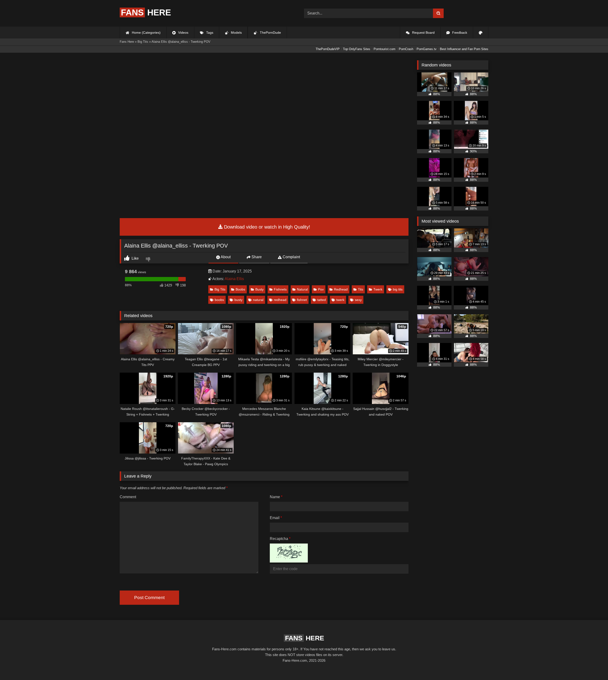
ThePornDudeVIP (328, 49)
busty (238, 300)
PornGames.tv (427, 49)
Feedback (459, 32)
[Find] (438, 13)
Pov (321, 289)
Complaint (291, 257)
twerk (340, 300)
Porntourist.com (384, 49)
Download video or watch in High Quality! (266, 227)
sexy (358, 300)
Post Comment (149, 597)
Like (135, 258)
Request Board (423, 32)
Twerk (377, 289)
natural (258, 300)
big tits (398, 289)
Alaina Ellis (234, 279)
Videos (182, 32)
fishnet (302, 300)
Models (236, 32)
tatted (321, 300)
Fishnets (280, 289)
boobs (219, 300)
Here (146, 12)
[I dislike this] (149, 260)
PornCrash (406, 49)
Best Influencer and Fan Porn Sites (464, 49)
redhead (280, 300)
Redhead (341, 289)
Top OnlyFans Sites (356, 49)
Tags (209, 32)
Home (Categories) (146, 32)
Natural (302, 289)
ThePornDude (270, 32)
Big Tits (219, 289)
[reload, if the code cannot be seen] (289, 561)
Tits (360, 289)
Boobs (240, 289)
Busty (259, 289)
